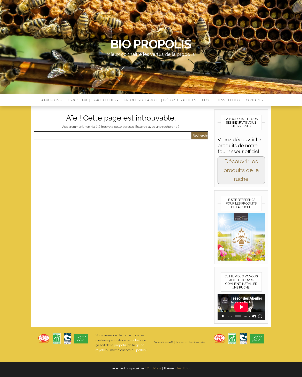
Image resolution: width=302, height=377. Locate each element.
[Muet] (254, 316)
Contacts (254, 100)
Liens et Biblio (228, 100)
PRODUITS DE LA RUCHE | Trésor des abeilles (160, 100)
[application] (241, 307)
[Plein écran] (260, 316)
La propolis (50, 100)
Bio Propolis (151, 44)
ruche (134, 340)
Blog (206, 100)
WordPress (153, 368)
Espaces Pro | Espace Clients (92, 100)
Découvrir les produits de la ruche (241, 170)
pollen (141, 350)
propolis (120, 345)
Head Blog (183, 368)
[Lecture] (223, 316)
